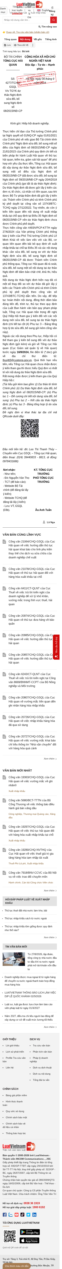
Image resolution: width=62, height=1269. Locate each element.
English (44, 10)
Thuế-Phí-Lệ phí (17, 863)
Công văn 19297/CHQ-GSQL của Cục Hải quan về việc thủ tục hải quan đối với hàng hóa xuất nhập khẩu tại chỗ (32, 830)
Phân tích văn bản (42, 1051)
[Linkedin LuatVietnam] (34, 1215)
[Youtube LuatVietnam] (17, 1215)
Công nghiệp (15, 814)
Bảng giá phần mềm (16, 1095)
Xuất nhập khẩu (17, 791)
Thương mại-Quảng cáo (36, 814)
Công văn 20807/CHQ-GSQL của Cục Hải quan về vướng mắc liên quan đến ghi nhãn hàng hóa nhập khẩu (32, 701)
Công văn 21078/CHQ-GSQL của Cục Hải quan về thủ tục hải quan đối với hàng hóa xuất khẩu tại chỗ (32, 573)
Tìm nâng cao (49, 26)
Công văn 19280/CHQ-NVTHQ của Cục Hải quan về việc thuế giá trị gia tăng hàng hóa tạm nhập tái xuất (31, 853)
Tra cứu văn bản (41, 1045)
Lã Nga (50, 522)
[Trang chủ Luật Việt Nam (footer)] (30, 1146)
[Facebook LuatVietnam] (5, 1215)
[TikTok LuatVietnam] (22, 1215)
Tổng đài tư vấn (41, 1080)
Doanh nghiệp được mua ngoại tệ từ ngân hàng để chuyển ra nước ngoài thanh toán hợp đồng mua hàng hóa (30, 981)
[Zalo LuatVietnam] (11, 1215)
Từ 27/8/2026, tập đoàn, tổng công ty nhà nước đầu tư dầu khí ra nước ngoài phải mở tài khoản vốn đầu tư (42, 962)
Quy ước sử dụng (15, 1111)
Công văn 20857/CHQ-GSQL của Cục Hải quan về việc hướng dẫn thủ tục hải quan (32, 658)
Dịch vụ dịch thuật (42, 1067)
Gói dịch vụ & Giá (29, 10)
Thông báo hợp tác (16, 1133)
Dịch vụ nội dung (41, 1073)
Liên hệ (10, 1067)
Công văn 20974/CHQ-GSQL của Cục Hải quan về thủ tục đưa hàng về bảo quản (32, 619)
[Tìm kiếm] (53, 20)
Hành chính (15, 882)
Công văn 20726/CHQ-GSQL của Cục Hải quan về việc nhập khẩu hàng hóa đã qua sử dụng (32, 721)
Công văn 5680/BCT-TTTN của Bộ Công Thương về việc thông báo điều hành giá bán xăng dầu (31, 804)
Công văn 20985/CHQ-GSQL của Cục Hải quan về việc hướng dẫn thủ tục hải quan (32, 639)
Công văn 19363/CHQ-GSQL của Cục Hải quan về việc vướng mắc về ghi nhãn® (32, 781)
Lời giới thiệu (12, 1045)
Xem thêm (49, 758)
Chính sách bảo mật (16, 1117)
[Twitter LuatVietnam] (28, 1215)
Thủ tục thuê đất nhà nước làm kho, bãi (26, 910)
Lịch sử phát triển (15, 1051)
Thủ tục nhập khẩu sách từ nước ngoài (26, 918)
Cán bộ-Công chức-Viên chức (37, 882)
